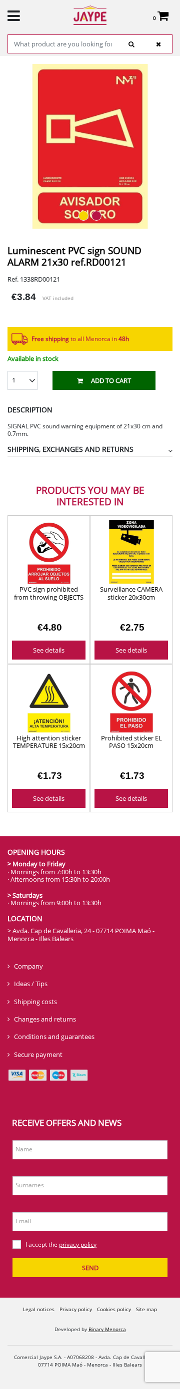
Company (28, 966)
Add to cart (111, 380)
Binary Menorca (107, 1329)
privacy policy (77, 1244)
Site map (146, 1309)
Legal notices (38, 1309)
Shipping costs (35, 1001)
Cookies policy (114, 1309)
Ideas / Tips (31, 983)
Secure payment (38, 1054)
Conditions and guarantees (54, 1036)
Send (90, 1267)
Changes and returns (45, 1019)
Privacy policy (76, 1309)
